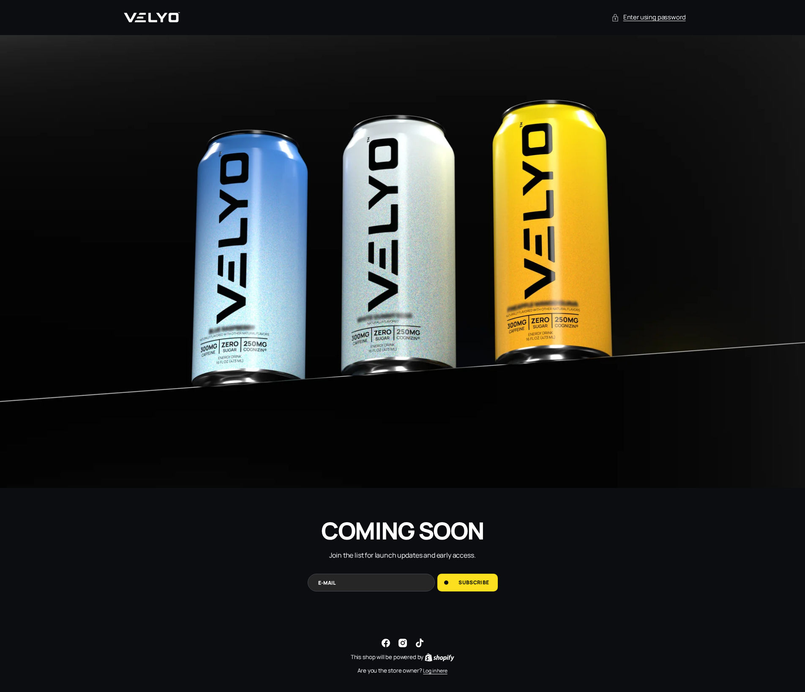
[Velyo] (151, 17)
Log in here (435, 670)
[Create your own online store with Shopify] (439, 657)
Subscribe (473, 582)
